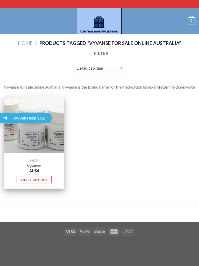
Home (25, 43)
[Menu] (7, 20)
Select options (33, 179)
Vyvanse (34, 166)
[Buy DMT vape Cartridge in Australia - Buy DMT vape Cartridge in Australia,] (99, 21)
